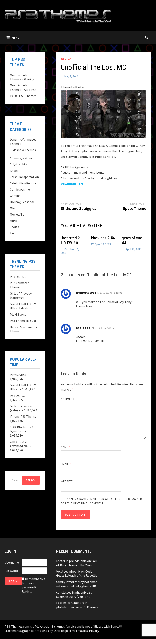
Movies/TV (17, 214)
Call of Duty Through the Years (76, 563)
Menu (16, 37)
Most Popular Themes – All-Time (23, 87)
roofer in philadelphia (71, 561)
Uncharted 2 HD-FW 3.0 (70, 240)
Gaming (66, 59)
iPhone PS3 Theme (23, 416)
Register (28, 591)
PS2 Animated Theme (19, 285)
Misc (13, 208)
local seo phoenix (68, 571)
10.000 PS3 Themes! (23, 96)
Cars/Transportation (24, 177)
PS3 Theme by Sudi (23, 321)
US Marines (90, 607)
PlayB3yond (18, 314)
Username (12, 562)
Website (67, 481)
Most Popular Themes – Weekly (22, 77)
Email (66, 464)
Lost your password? (29, 585)
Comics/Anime (20, 189)
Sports (14, 227)
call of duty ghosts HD (80, 586)
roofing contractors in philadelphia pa (71, 605)
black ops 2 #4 (103, 238)
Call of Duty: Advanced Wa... (19, 444)
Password (11, 571)
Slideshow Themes (23, 150)
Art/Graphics (19, 164)
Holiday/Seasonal (22, 202)
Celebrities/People (23, 183)
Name (65, 447)
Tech (13, 233)
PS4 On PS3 (18, 277)
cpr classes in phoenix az (73, 592)
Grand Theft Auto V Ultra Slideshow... (23, 306)
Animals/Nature (21, 158)
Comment (69, 399)
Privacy (94, 631)
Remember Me (35, 579)
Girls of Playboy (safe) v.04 (21, 295)
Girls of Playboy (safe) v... (21, 408)
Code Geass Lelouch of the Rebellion (77, 573)
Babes (14, 171)
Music (13, 221)
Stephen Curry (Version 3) (73, 597)
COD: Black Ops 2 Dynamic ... (21, 429)
